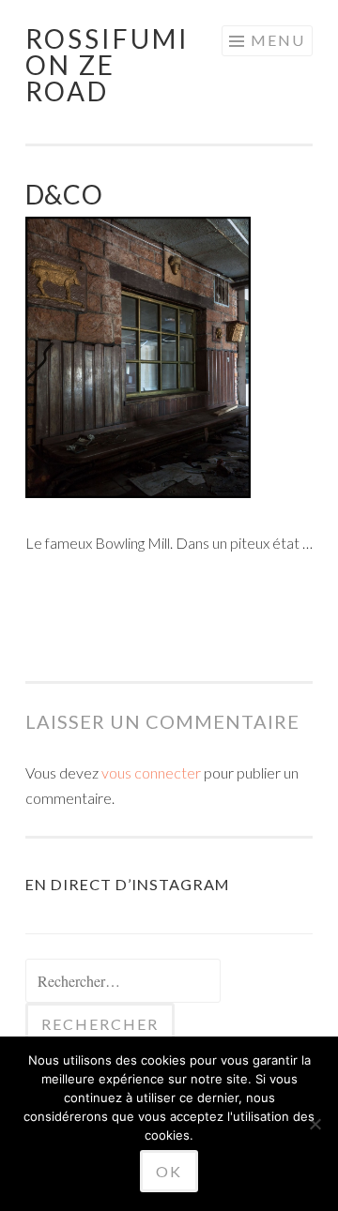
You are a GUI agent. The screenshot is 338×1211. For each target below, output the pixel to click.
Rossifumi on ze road (107, 65)
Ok (169, 1171)
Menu (278, 40)
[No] (314, 1123)
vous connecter (151, 772)
